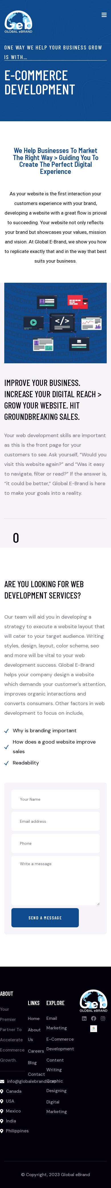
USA (10, 1101)
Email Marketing (56, 1023)
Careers (36, 1051)
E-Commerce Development (60, 1044)
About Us (34, 1034)
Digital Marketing (56, 1106)
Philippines (17, 1131)
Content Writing (55, 1065)
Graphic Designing (56, 1086)
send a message (45, 917)
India (11, 1121)
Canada (13, 1091)
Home (34, 1018)
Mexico (13, 1111)
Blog (32, 1063)
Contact (36, 1074)
